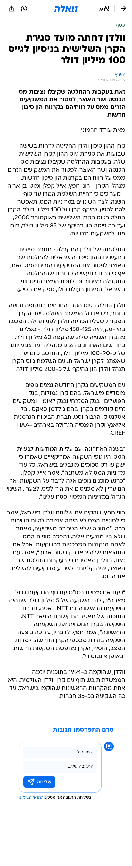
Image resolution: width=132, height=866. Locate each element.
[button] (104, 8)
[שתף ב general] (11, 8)
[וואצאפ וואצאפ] (24, 8)
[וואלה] (66, 8)
